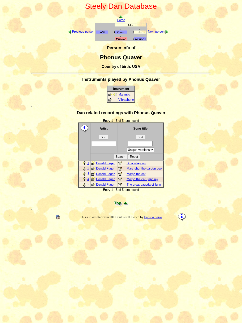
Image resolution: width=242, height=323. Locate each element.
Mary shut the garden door (145, 168)
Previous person (83, 31)
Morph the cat (136, 174)
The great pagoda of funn (144, 184)
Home (121, 20)
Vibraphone (126, 99)
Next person (156, 31)
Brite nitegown (136, 163)
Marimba (124, 94)
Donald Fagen (105, 163)
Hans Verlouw (153, 217)
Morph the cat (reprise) (142, 179)
